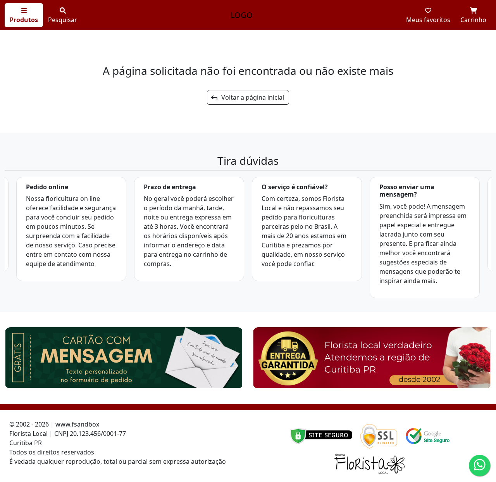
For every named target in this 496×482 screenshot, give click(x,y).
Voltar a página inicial (250, 97)
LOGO (242, 15)
